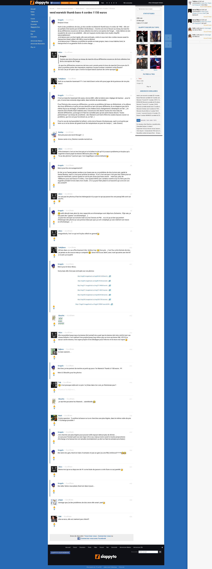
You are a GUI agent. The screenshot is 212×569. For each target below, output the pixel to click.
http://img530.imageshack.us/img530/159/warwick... (93, 299)
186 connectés (127, 3)
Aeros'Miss (196, 10)
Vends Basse (80, 8)
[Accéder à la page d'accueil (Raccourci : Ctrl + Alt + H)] (40, 4)
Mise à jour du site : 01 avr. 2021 (94, 567)
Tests (33, 15)
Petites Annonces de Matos (65, 8)
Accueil (33, 9)
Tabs (147, 120)
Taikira (194, 1)
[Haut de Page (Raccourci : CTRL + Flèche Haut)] (168, 37)
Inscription (73, 3)
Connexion (56, 3)
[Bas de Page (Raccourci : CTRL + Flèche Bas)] (168, 44)
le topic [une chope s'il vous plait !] (200, 12)
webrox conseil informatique (110, 567)
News (32, 12)
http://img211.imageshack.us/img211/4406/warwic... (93, 285)
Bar (32, 34)
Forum (33, 31)
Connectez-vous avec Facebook (93, 538)
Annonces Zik (138, 547)
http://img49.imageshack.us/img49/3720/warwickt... (93, 281)
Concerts (34, 37)
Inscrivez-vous (91, 536)
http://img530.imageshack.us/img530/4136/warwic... (93, 295)
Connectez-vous (104, 536)
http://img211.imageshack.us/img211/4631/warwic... (93, 290)
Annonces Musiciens (38, 44)
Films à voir (121, 567)
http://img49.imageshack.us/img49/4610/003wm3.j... (93, 276)
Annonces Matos (36, 41)
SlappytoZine (35, 27)
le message (207, 28)
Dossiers (34, 24)
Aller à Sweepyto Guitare (156, 2)
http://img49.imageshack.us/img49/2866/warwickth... (93, 304)
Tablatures (34, 21)
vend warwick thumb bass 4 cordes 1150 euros (100, 8)
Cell (193, 28)
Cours (33, 19)
